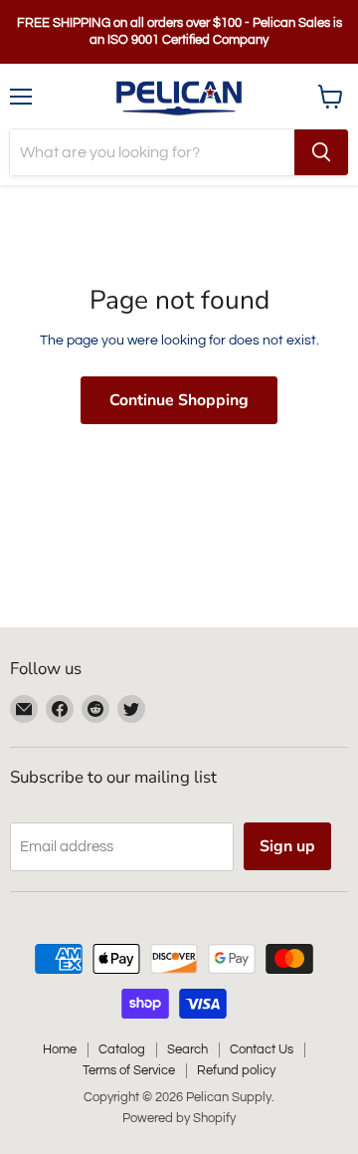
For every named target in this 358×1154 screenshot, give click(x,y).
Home (60, 1049)
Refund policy (236, 1070)
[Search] (321, 152)
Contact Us (261, 1049)
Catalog (121, 1049)
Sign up (287, 846)
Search (187, 1049)
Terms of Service (129, 1070)
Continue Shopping (179, 400)
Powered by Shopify (179, 1118)
